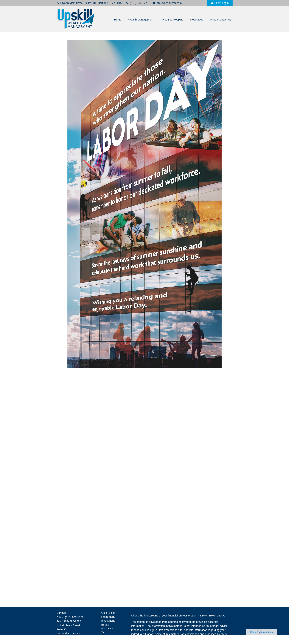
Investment (108, 620)
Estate (105, 624)
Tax (103, 632)
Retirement (108, 616)
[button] (118, 19)
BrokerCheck (216, 615)
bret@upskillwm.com (169, 3)
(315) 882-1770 (139, 3)
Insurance (107, 628)
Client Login (221, 3)
